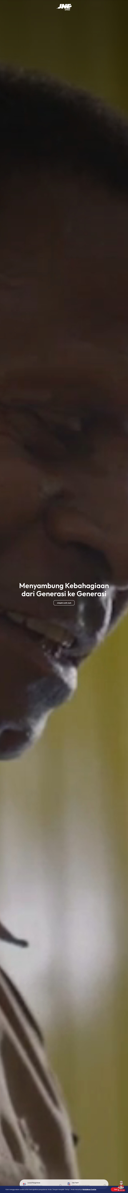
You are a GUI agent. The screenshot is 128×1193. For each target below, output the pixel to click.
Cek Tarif (75, 1183)
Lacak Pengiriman (34, 1183)
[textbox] (42, 1185)
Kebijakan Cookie (89, 1189)
